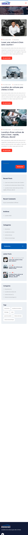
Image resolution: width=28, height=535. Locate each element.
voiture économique (9, 319)
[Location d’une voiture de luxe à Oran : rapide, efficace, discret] (5, 275)
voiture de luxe (8, 235)
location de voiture (16, 308)
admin (10, 258)
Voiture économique (10, 238)
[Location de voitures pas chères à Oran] (5, 267)
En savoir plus (6, 58)
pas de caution (7, 316)
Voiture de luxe (17, 316)
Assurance (16, 39)
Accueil (6, 13)
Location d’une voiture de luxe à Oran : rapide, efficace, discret (16, 275)
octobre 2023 (8, 215)
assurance (6, 308)
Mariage (6, 312)
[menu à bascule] (26, 3)
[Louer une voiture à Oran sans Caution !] (5, 259)
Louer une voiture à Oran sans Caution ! (14, 182)
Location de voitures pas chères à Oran (14, 185)
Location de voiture (18, 84)
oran (12, 312)
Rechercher (6, 163)
